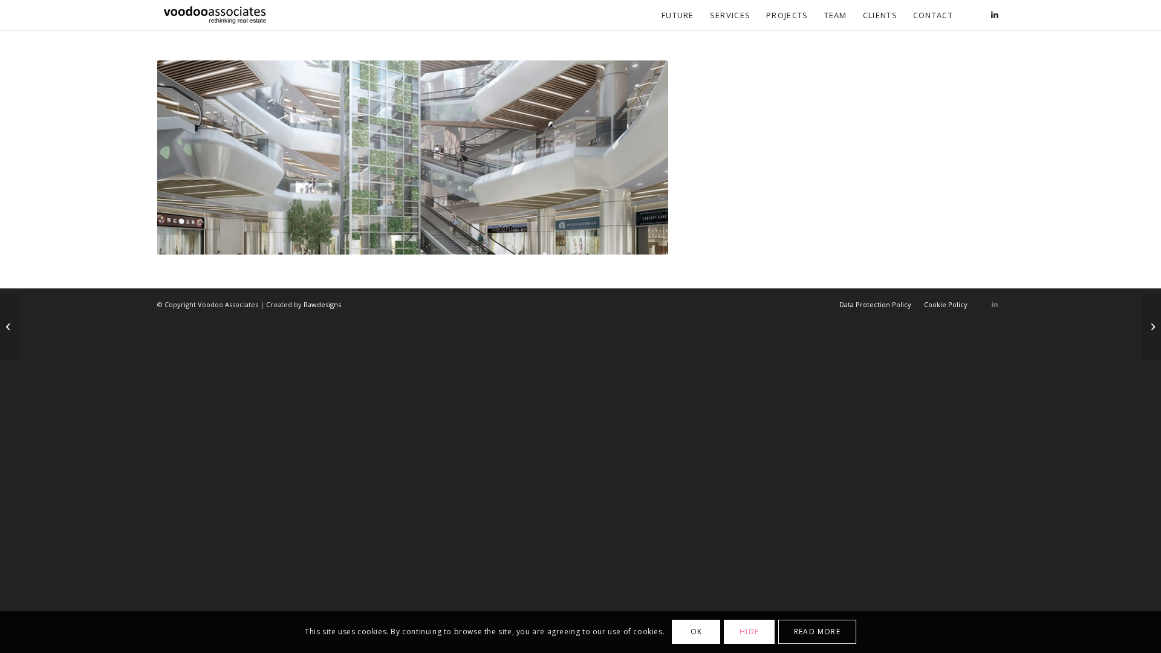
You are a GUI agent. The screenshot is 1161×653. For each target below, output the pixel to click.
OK (696, 632)
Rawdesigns (322, 304)
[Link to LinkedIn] (995, 14)
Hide (749, 632)
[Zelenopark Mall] (1151, 326)
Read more (817, 632)
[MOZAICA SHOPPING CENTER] (9, 326)
